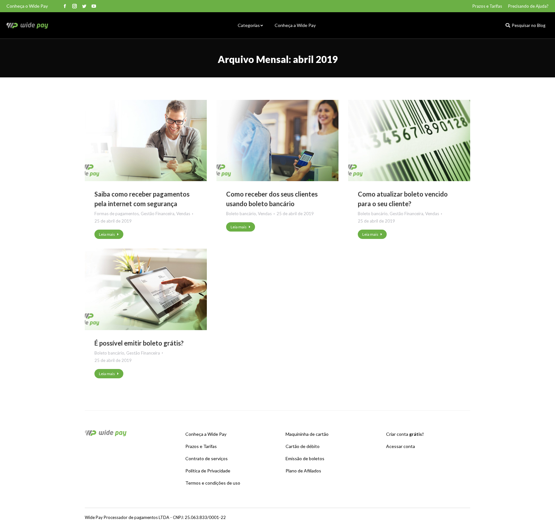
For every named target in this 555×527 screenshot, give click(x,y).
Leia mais (107, 234)
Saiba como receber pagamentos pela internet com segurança (141, 198)
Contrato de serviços (206, 458)
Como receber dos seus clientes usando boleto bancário (272, 198)
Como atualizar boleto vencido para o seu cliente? (403, 198)
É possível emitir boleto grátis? (139, 343)
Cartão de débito (303, 446)
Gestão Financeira (157, 213)
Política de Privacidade (207, 470)
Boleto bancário (241, 213)
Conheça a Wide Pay (205, 434)
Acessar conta (400, 446)
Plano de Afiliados (303, 470)
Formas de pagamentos (116, 213)
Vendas (183, 213)
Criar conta (405, 434)
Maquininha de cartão (307, 434)
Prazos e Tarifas (201, 446)
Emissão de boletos (305, 458)
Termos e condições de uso (212, 483)
